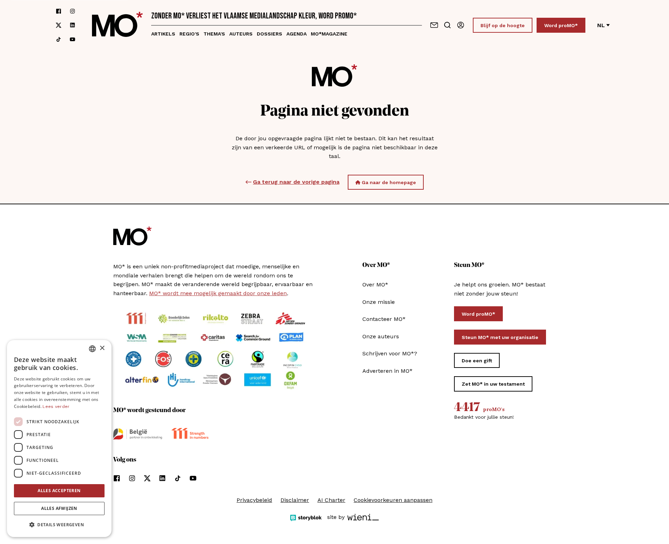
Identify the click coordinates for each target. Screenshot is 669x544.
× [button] (102, 348)
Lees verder (56, 406)
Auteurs (241, 34)
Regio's (189, 34)
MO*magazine (329, 34)
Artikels (163, 34)
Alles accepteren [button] (59, 491)
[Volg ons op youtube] (72, 39)
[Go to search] (447, 25)
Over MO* (375, 284)
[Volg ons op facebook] (58, 11)
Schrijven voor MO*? (389, 353)
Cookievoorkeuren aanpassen (393, 500)
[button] (59, 525)
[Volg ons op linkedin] (72, 25)
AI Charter (331, 500)
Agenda (296, 34)
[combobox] (92, 348)
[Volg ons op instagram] (72, 11)
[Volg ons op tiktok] (58, 39)
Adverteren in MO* (387, 371)
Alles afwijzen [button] (59, 508)
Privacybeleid (254, 500)
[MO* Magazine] (117, 25)
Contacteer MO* (384, 319)
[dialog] (59, 438)
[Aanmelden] (460, 25)
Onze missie (378, 302)
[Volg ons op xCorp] (58, 25)
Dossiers (269, 34)
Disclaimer (294, 500)
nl (601, 25)
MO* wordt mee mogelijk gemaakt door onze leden (218, 293)
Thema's (214, 34)
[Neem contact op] (434, 25)
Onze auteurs (380, 336)
